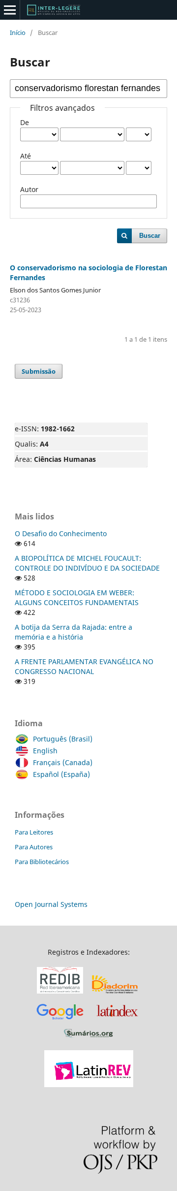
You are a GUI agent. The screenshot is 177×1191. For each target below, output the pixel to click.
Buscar (149, 235)
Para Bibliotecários (42, 861)
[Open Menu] (10, 10)
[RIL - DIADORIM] (115, 993)
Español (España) (61, 774)
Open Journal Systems (51, 904)
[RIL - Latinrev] (88, 1084)
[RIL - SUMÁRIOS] (88, 1038)
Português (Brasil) (62, 738)
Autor (29, 189)
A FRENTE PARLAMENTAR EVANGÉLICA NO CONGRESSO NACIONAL (84, 666)
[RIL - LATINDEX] (117, 1021)
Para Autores (34, 846)
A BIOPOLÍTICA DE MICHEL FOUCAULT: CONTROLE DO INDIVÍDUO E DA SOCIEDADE (87, 563)
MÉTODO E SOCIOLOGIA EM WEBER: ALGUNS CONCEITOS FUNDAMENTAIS (77, 597)
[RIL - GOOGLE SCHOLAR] (60, 1021)
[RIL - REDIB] (60, 993)
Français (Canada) (62, 762)
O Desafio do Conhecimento (61, 533)
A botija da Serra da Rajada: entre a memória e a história (73, 632)
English (45, 750)
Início (18, 32)
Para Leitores (34, 832)
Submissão (39, 371)
